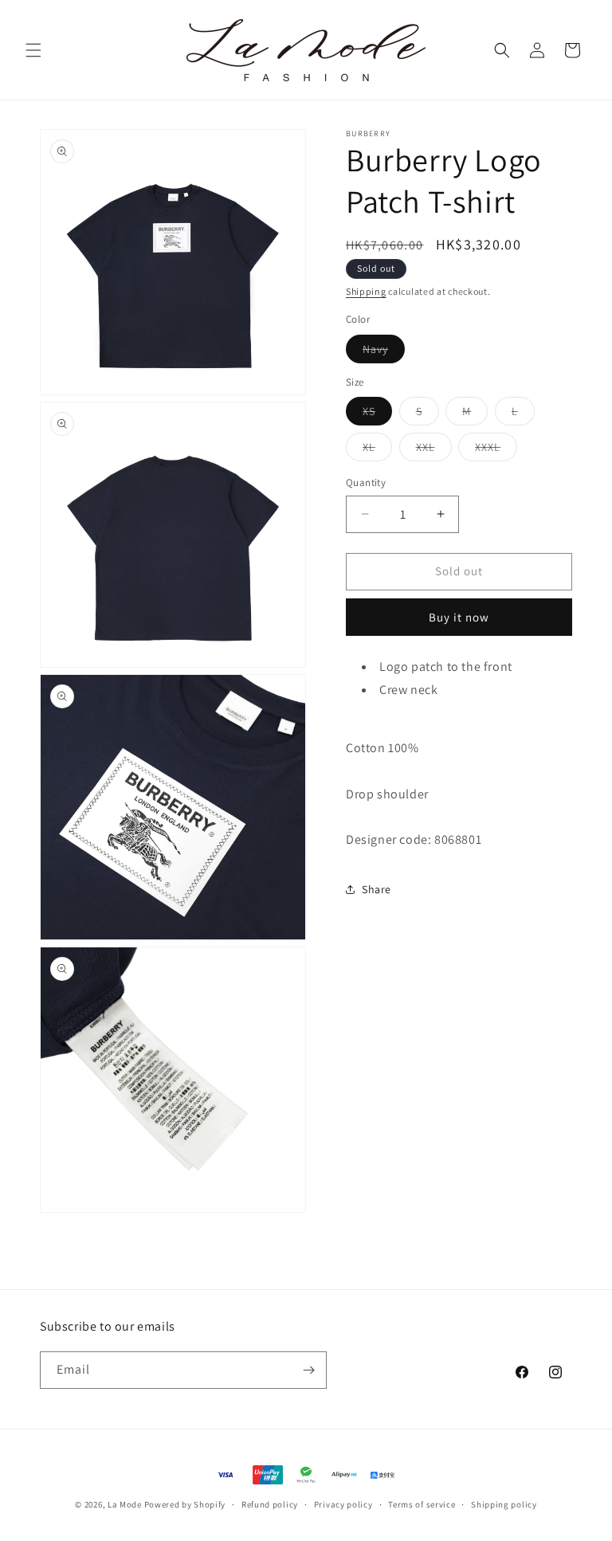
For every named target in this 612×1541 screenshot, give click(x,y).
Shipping (366, 291)
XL (377, 450)
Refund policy (269, 1504)
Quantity (366, 482)
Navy (384, 352)
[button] (33, 50)
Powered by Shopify (185, 1504)
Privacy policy (343, 1504)
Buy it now (459, 617)
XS (377, 414)
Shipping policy (504, 1504)
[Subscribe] (308, 1370)
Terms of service (421, 1504)
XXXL (496, 450)
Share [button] (376, 889)
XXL (434, 450)
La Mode (125, 1504)
